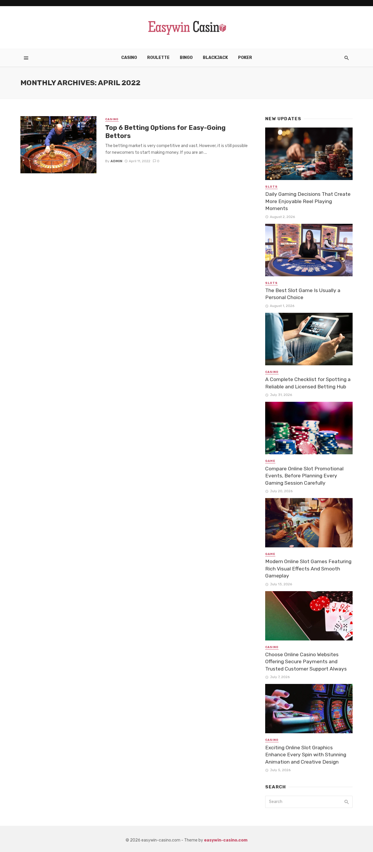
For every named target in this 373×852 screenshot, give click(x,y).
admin (116, 161)
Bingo (186, 57)
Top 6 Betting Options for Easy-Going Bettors (165, 131)
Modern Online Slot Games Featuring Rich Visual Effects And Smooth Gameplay (308, 568)
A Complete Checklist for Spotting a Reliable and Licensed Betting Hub (308, 383)
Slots (271, 186)
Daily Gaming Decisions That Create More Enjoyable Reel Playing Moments (308, 201)
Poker (245, 57)
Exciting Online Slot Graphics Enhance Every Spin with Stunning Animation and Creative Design (305, 755)
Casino (129, 57)
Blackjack (215, 57)
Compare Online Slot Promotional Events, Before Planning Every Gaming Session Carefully (304, 476)
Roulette (158, 57)
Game (270, 461)
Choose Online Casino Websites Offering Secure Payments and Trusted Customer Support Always (306, 662)
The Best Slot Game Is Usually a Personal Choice (302, 294)
